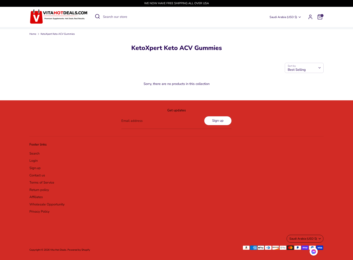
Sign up (218, 120)
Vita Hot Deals (58, 250)
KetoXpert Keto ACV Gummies (58, 34)
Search (34, 153)
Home (32, 34)
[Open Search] (97, 16)
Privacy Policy (39, 211)
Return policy (39, 190)
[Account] (310, 17)
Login (33, 160)
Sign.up (35, 168)
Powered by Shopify (78, 250)
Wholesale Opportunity (47, 204)
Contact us (37, 175)
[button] (314, 252)
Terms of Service (41, 182)
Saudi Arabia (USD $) (283, 17)
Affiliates (36, 197)
